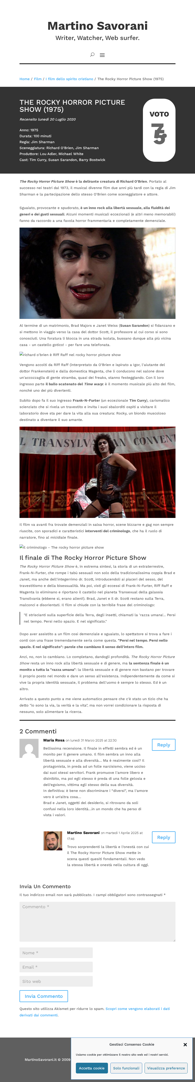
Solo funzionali (126, 1068)
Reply (163, 745)
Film (38, 79)
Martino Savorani (83, 832)
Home (25, 79)
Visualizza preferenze (166, 1068)
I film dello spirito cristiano (69, 79)
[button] (185, 1044)
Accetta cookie (92, 1068)
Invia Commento (44, 996)
